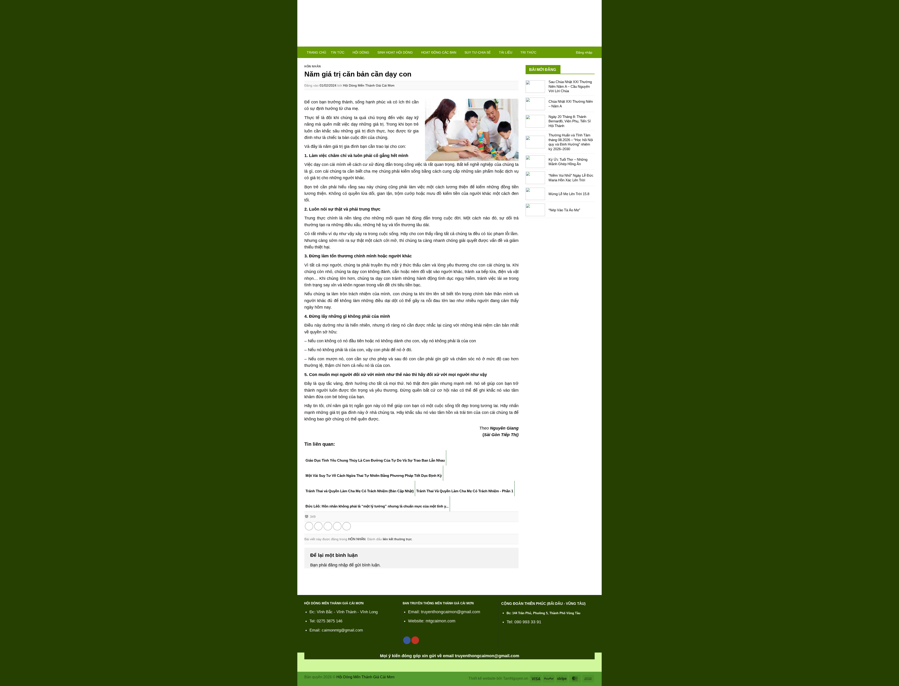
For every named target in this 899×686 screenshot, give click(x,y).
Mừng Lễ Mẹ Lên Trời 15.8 (569, 194)
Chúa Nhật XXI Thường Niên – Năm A (571, 103)
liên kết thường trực (397, 539)
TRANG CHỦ (316, 52)
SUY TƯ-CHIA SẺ (477, 52)
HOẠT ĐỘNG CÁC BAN (438, 52)
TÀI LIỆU (505, 52)
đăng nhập (338, 565)
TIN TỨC (337, 52)
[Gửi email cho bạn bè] (328, 526)
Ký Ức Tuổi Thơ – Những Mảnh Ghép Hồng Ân (568, 161)
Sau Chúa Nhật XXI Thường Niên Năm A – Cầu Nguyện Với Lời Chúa (570, 86)
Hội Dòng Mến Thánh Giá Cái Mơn (368, 85)
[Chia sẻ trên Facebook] (309, 526)
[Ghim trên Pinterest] (337, 526)
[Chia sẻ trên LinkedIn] (346, 526)
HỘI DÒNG (361, 52)
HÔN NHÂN (312, 66)
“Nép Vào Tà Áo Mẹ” (564, 210)
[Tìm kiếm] (569, 52)
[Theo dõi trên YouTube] (415, 640)
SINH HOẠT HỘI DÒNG (395, 52)
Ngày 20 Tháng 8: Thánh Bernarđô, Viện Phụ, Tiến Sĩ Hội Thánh (570, 121)
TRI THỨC (528, 52)
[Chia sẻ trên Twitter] (318, 526)
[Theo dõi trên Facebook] (407, 640)
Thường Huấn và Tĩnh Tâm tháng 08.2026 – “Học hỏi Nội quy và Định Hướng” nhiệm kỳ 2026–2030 (571, 142)
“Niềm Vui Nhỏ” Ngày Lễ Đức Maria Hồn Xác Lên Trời (571, 177)
